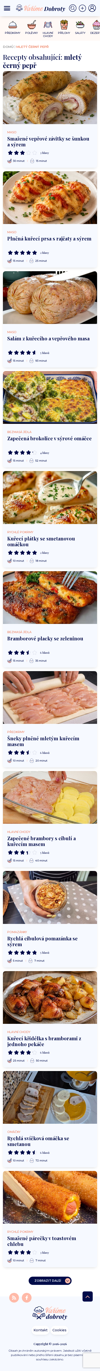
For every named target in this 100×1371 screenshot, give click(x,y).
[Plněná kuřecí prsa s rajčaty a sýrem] (50, 197)
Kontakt (40, 1330)
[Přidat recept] (83, 8)
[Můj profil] (92, 8)
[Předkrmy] (12, 24)
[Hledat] (74, 8)
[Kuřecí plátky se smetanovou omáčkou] (50, 497)
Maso (12, 132)
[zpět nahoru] (88, 1296)
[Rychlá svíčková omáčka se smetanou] (50, 1097)
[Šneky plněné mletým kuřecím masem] (50, 697)
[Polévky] (31, 25)
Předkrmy (16, 732)
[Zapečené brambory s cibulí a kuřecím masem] (50, 797)
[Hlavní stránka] (50, 1313)
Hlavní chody (18, 832)
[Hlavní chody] (48, 25)
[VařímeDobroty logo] (40, 8)
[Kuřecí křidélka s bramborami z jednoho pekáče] (50, 997)
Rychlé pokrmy (20, 532)
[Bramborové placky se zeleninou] (50, 597)
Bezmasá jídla (19, 432)
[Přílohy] (64, 25)
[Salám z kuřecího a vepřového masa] (50, 297)
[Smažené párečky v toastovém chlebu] (50, 1197)
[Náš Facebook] (27, 1297)
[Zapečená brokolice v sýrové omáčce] (50, 397)
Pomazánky (17, 932)
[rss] (14, 1297)
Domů (8, 47)
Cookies (59, 1330)
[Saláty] (80, 24)
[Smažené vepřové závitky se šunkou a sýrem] (50, 97)
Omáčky (13, 1132)
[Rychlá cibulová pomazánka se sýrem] (50, 897)
